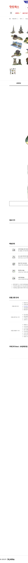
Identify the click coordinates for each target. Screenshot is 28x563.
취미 (21, 18)
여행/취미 (14, 18)
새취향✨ (17, 13)
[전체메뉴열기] (11, 13)
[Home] (10, 18)
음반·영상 (25, 13)
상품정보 (18, 83)
